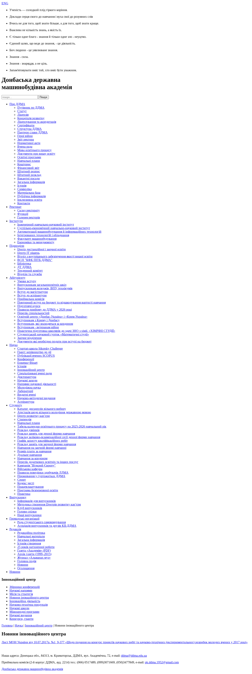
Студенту (15, 405)
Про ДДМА (17, 104)
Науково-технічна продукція (28, 604)
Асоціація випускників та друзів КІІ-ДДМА (46, 525)
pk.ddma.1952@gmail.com (162, 662)
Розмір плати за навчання (34, 451)
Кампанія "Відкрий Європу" (36, 465)
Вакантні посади (28, 178)
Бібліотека (24, 263)
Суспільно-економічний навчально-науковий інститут (53, 228)
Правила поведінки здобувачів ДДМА (43, 472)
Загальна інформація (31, 182)
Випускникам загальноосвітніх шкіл (41, 284)
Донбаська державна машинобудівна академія (32, 669)
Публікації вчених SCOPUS (36, 355)
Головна (7, 625)
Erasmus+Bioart (27, 362)
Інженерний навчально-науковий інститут (45, 224)
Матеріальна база (28, 192)
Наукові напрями (20, 590)
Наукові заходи (27, 380)
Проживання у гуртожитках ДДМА (41, 476)
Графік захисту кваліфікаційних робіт (42, 440)
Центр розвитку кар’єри (33, 416)
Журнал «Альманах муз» (34, 557)
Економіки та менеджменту (35, 242)
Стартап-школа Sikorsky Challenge (40, 348)
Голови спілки (27, 511)
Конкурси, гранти (21, 618)
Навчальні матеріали (31, 536)
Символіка (24, 189)
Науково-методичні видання (36, 398)
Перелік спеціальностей (33, 313)
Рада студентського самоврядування (41, 522)
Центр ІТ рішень (28, 253)
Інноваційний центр (31, 369)
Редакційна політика (31, 532)
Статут (22, 111)
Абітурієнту (17, 277)
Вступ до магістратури (32, 291)
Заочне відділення (29, 338)
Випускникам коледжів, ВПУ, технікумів (44, 288)
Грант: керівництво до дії (34, 352)
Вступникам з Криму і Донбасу (38, 320)
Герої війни (25, 136)
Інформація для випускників (36, 501)
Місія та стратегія (21, 594)
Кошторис (24, 164)
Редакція (15, 529)
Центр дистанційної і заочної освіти (41, 249)
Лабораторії (25, 391)
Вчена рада (24, 146)
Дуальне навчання (29, 454)
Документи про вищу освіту (36, 153)
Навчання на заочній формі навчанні (41, 447)
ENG (5, 3)
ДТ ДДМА (24, 267)
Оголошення (25, 568)
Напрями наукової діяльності (36, 384)
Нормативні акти (28, 143)
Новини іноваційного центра (29, 597)
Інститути (16, 221)
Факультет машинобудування (37, 238)
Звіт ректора (25, 139)
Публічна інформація (31, 196)
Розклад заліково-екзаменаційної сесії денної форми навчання (58, 437)
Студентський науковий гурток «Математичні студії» (53, 334)
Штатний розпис (28, 171)
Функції (22, 214)
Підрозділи (16, 245)
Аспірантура (25, 401)
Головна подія (26, 561)
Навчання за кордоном (32, 458)
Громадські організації (24, 518)
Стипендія (24, 419)
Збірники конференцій (24, 587)
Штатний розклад (29, 175)
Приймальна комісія (30, 299)
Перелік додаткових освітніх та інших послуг (47, 462)
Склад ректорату (28, 210)
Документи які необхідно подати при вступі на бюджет (54, 341)
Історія (21, 185)
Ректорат (15, 206)
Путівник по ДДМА (30, 107)
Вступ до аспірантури (32, 295)
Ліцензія (23, 114)
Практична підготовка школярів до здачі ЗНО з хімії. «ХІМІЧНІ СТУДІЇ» (66, 330)
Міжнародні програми (24, 611)
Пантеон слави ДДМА (32, 132)
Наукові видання (20, 615)
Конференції (25, 359)
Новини (22, 564)
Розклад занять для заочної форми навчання (46, 444)
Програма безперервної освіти (37, 490)
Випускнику (17, 497)
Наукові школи (19, 608)
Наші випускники (29, 515)
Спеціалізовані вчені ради (34, 373)
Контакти (23, 203)
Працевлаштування (30, 486)
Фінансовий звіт (28, 167)
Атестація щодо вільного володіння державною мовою (54, 412)
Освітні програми (29, 157)
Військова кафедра (29, 469)
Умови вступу (26, 281)
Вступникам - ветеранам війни (38, 327)
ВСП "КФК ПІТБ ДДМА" (34, 260)
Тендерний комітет (30, 270)
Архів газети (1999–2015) (34, 554)
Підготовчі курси (28, 306)
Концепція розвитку (30, 118)
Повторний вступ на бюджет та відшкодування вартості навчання (61, 302)
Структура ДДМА (29, 129)
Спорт (21, 479)
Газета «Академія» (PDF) (34, 550)
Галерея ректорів (28, 217)
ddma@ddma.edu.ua (134, 655)
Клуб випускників (29, 508)
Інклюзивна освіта (29, 199)
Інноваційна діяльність (24, 601)
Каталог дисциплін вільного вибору (41, 408)
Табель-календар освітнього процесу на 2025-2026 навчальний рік (61, 426)
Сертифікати (25, 125)
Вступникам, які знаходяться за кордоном (45, 323)
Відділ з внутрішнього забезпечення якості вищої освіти (55, 256)
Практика (23, 493)
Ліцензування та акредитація (36, 121)
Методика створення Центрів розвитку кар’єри (49, 504)
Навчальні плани (28, 160)
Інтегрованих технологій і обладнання (43, 235)
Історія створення (29, 543)
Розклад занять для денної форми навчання (46, 433)
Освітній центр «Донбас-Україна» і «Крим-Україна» (52, 316)
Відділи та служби (29, 274)
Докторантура (26, 377)
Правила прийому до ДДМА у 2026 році (44, 309)
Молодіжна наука (29, 387)
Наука (13, 345)
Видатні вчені (26, 394)
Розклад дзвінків (28, 430)
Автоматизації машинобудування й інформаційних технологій (59, 231)
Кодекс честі (25, 483)
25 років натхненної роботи (36, 547)
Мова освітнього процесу (34, 150)
